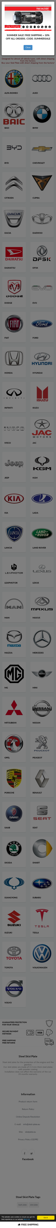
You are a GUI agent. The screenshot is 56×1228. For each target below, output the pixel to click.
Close (28, 47)
